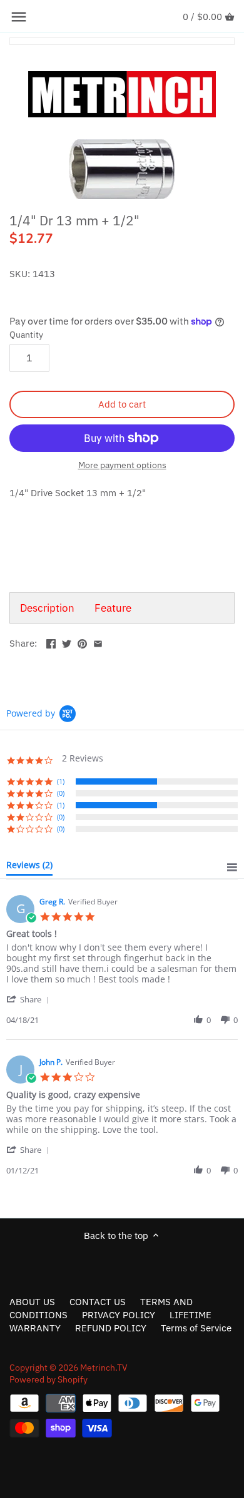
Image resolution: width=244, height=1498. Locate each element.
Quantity (26, 335)
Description (47, 608)
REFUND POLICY (110, 1328)
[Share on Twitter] (66, 642)
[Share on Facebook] (51, 642)
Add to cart (122, 404)
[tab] (29, 867)
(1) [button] (60, 781)
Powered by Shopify (48, 1379)
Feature (112, 608)
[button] (30, 999)
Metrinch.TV (104, 1367)
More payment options (122, 465)
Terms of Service (196, 1328)
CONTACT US (97, 1302)
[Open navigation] (18, 16)
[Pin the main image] (82, 642)
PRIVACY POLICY (118, 1315)
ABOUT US (32, 1302)
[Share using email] (98, 642)
